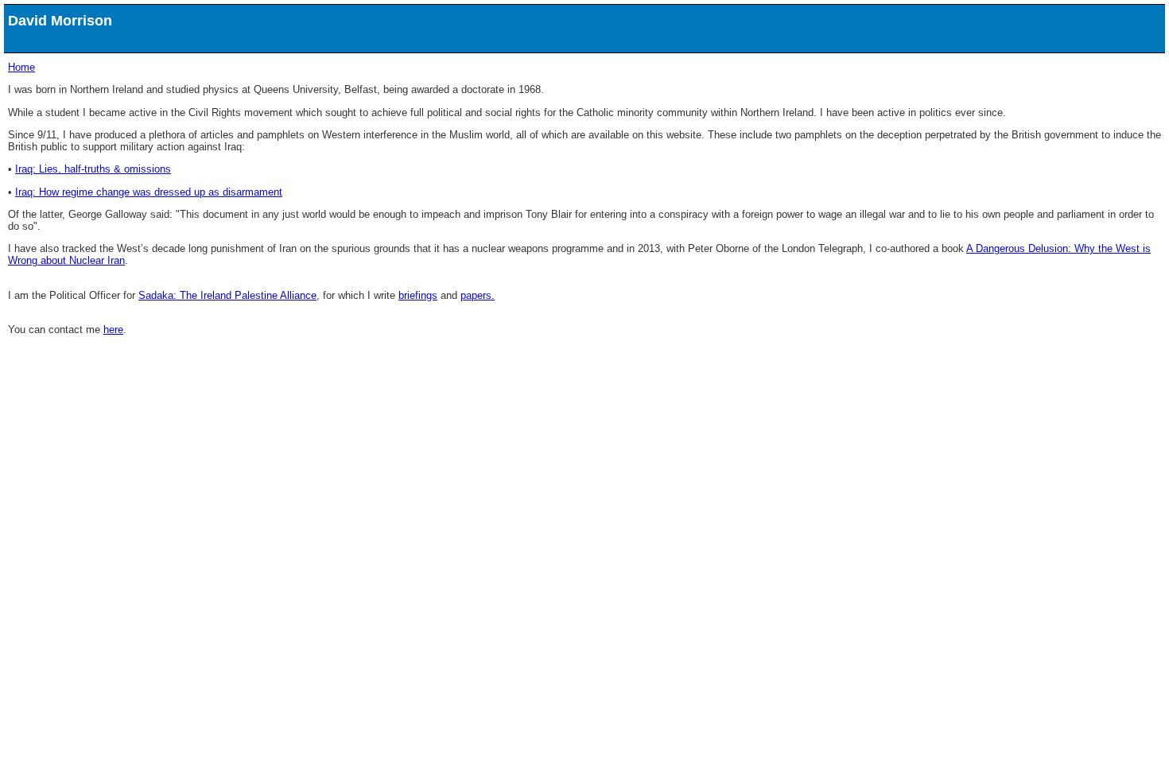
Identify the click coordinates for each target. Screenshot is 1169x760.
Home (21, 67)
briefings (417, 295)
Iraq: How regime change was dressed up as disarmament (148, 192)
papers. (477, 295)
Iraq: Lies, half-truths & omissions (93, 169)
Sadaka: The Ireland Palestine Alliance (227, 295)
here (113, 329)
